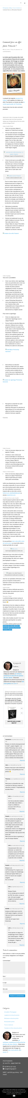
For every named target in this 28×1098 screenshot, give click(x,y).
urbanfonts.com (11, 495)
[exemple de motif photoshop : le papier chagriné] (14, 154)
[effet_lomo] (14, 549)
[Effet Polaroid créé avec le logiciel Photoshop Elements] (14, 84)
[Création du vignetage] (14, 390)
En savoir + (14, 683)
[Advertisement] (14, 26)
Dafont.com (6, 493)
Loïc (9, 796)
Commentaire (7, 960)
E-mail (5, 982)
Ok (14, 1095)
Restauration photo (9, 1021)
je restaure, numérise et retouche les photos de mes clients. (13, 675)
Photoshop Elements (14, 627)
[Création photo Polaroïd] (14, 176)
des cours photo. (13, 1050)
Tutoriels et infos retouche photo (13, 1028)
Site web (5, 989)
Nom (4, 976)
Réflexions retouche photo (11, 1018)
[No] (26, 1093)
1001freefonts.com (15, 493)
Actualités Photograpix (10, 1012)
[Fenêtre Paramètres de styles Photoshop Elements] (14, 253)
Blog (11, 7)
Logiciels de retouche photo (11, 1015)
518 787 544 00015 (13, 1072)
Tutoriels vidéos (7, 629)
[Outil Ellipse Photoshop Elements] (14, 355)
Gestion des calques (8, 626)
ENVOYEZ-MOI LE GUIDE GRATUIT (14, 722)
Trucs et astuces (15, 49)
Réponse (22, 760)
